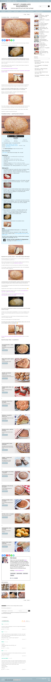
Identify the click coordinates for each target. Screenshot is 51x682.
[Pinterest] (7, 40)
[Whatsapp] (11, 40)
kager (25, 576)
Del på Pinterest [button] (20, 152)
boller (9, 86)
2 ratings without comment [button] (17, 621)
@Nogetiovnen (19, 256)
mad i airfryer (15, 160)
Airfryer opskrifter (9, 160)
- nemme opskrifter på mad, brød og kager (21, 8)
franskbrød (8, 161)
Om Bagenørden (29, 1)
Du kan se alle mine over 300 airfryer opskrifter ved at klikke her (12, 352)
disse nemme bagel (12, 311)
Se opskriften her (4, 366)
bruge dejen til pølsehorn (18, 279)
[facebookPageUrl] (10, 594)
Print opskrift (11, 152)
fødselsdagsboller (4, 311)
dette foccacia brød (10, 307)
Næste (28, 14)
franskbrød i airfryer (14, 161)
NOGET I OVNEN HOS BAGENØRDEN (22, 5)
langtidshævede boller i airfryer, (19, 310)
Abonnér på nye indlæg (37, 1)
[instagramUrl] (12, 594)
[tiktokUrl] (13, 594)
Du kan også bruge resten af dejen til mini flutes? (9, 84)
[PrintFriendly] (14, 40)
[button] (13, 154)
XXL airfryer (5, 168)
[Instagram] (9, 40)
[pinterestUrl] (14, 594)
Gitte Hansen (37, 62)
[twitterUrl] (11, 594)
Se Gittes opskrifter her (19, 586)
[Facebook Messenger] (5, 40)
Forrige (25, 14)
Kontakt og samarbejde (45, 1)
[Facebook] (3, 40)
